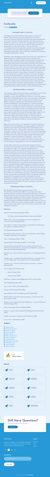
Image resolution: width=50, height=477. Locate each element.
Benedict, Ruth (10, 327)
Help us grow (41, 2)
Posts (34, 444)
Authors (35, 446)
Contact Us (12, 427)
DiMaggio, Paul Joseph (12, 341)
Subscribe (9, 464)
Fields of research (13, 27)
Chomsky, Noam (10, 332)
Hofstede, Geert (10, 339)
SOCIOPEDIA (8, 2)
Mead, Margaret (10, 330)
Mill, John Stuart (10, 342)
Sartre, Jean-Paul (10, 337)
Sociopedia (30, 475)
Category (35, 441)
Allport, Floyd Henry (11, 336)
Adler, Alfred (9, 334)
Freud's (37, 157)
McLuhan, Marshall (11, 329)
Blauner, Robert (10, 346)
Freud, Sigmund (10, 344)
